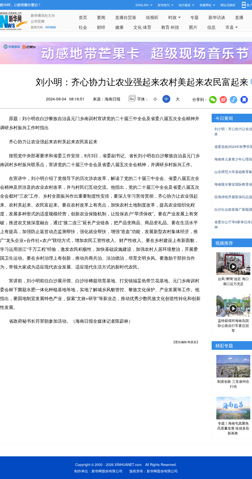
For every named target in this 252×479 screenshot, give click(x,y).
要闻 (101, 17)
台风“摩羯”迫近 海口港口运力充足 (233, 281)
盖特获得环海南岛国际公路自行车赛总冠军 (233, 325)
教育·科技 (170, 27)
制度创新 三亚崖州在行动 (233, 384)
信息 (211, 27)
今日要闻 (224, 118)
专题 (194, 17)
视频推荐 (224, 243)
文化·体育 (142, 27)
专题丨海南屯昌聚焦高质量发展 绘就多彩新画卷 (233, 428)
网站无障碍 (227, 5)
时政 (172, 17)
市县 (229, 27)
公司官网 (38, 21)
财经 (101, 27)
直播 (239, 17)
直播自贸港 (125, 17)
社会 (83, 27)
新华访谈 (216, 17)
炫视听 (152, 17)
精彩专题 (224, 345)
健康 (119, 27)
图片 (193, 27)
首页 (83, 17)
